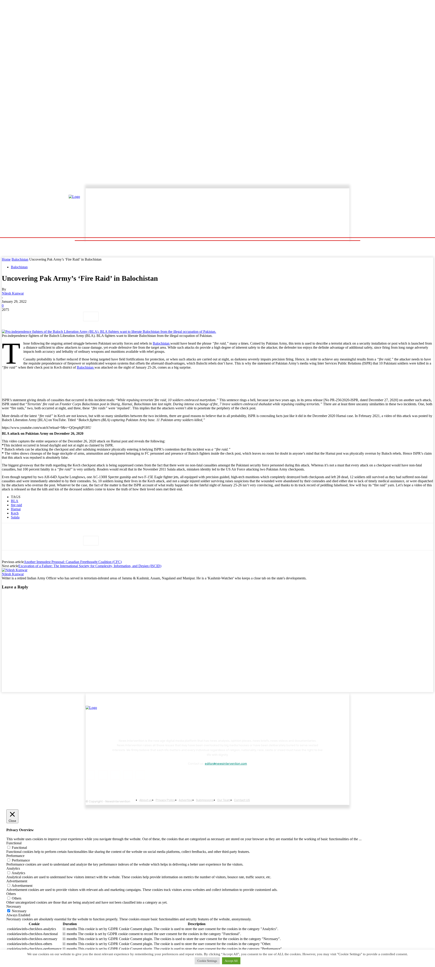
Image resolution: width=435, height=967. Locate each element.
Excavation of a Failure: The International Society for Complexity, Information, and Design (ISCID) (89, 566)
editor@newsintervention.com (226, 763)
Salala (15, 517)
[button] (349, 234)
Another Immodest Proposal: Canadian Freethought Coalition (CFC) (73, 562)
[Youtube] (140, 775)
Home (6, 259)
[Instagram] (102, 775)
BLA (14, 501)
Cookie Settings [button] (207, 960)
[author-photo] (14, 570)
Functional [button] (14, 843)
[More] (91, 316)
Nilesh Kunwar (13, 293)
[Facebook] (9, 316)
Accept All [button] (231, 960)
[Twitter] (25, 316)
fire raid (16, 505)
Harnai (16, 509)
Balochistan (20, 259)
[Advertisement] (257, 210)
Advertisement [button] (16, 881)
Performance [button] (15, 856)
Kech (15, 513)
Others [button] (11, 894)
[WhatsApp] (58, 316)
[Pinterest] (41, 316)
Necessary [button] (13, 906)
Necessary (19, 911)
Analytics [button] (13, 868)
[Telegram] (74, 316)
